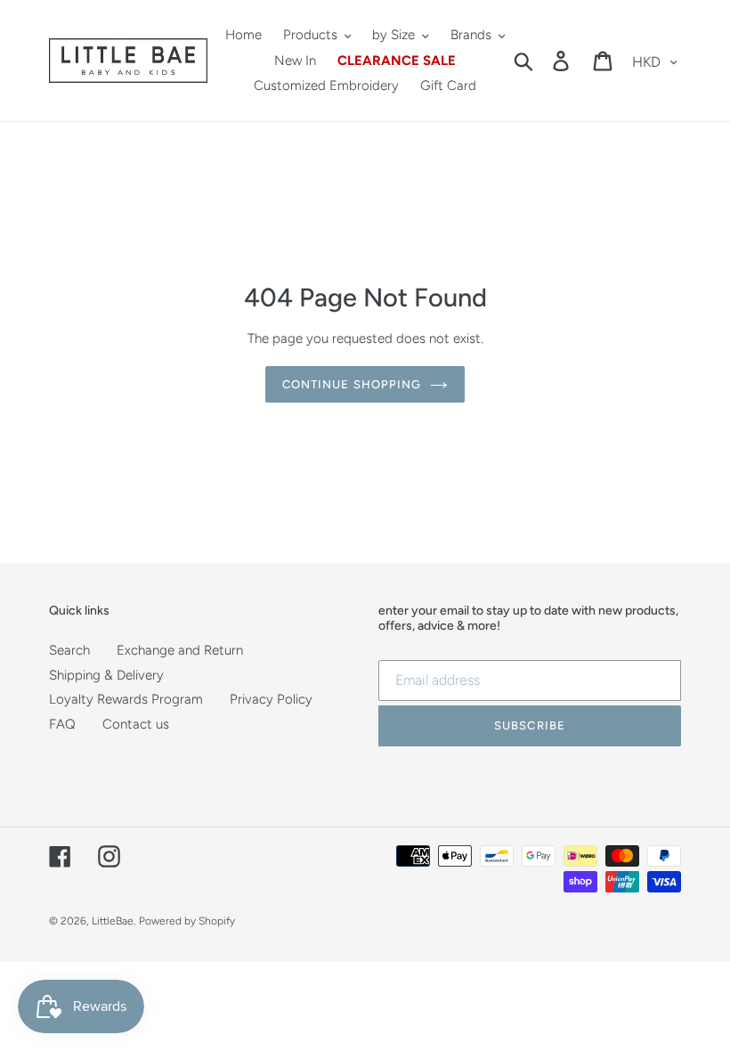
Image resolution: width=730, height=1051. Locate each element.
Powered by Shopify (187, 921)
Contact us (135, 724)
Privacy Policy (271, 699)
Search (69, 650)
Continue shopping (351, 384)
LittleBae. (113, 921)
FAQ (62, 724)
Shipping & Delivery (106, 675)
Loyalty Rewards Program (126, 699)
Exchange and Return (180, 650)
